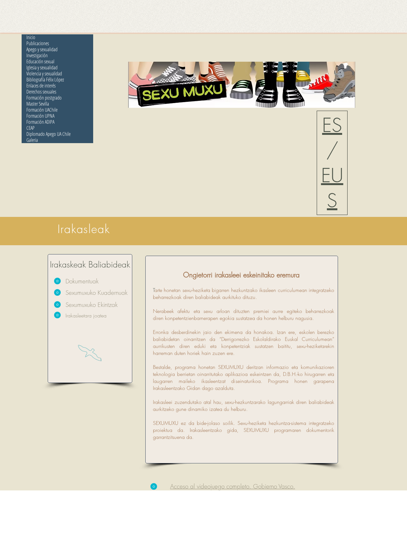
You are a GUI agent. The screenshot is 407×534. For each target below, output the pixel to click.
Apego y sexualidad (42, 49)
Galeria (32, 140)
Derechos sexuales (41, 92)
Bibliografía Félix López (45, 80)
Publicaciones (37, 43)
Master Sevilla (37, 104)
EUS (332, 188)
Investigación (37, 55)
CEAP (30, 128)
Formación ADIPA (40, 122)
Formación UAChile (42, 110)
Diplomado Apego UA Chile (48, 134)
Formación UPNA (40, 116)
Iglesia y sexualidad (42, 68)
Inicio (30, 37)
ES (332, 125)
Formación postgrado (44, 98)
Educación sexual (40, 62)
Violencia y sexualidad (44, 74)
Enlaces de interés (41, 86)
